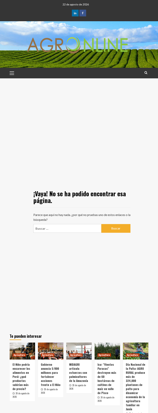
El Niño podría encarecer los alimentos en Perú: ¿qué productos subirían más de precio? (21, 376)
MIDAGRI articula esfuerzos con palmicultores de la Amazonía (78, 372)
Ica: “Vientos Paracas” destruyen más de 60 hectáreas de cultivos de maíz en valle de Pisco (106, 378)
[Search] (146, 72)
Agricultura (19, 354)
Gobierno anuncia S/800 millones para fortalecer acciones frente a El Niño (51, 374)
